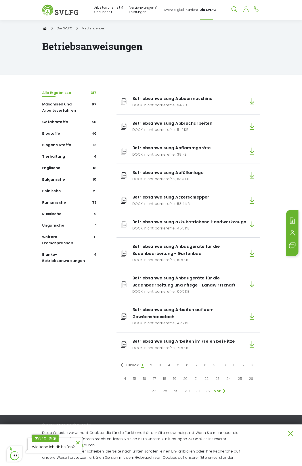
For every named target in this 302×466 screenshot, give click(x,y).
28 (165, 390)
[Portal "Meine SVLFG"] (245, 8)
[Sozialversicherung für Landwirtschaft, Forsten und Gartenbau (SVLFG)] (60, 10)
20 (185, 378)
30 (187, 390)
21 (196, 378)
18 (164, 378)
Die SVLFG (65, 28)
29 (176, 390)
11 (234, 365)
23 (218, 378)
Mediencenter (93, 28)
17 (154, 378)
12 (243, 365)
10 (224, 365)
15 (134, 378)
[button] (14, 454)
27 (154, 390)
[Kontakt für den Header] (256, 8)
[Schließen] (290, 434)
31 (198, 390)
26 (251, 378)
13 (252, 365)
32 (208, 390)
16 (144, 378)
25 (240, 378)
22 (207, 378)
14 (124, 378)
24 (228, 378)
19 (174, 378)
